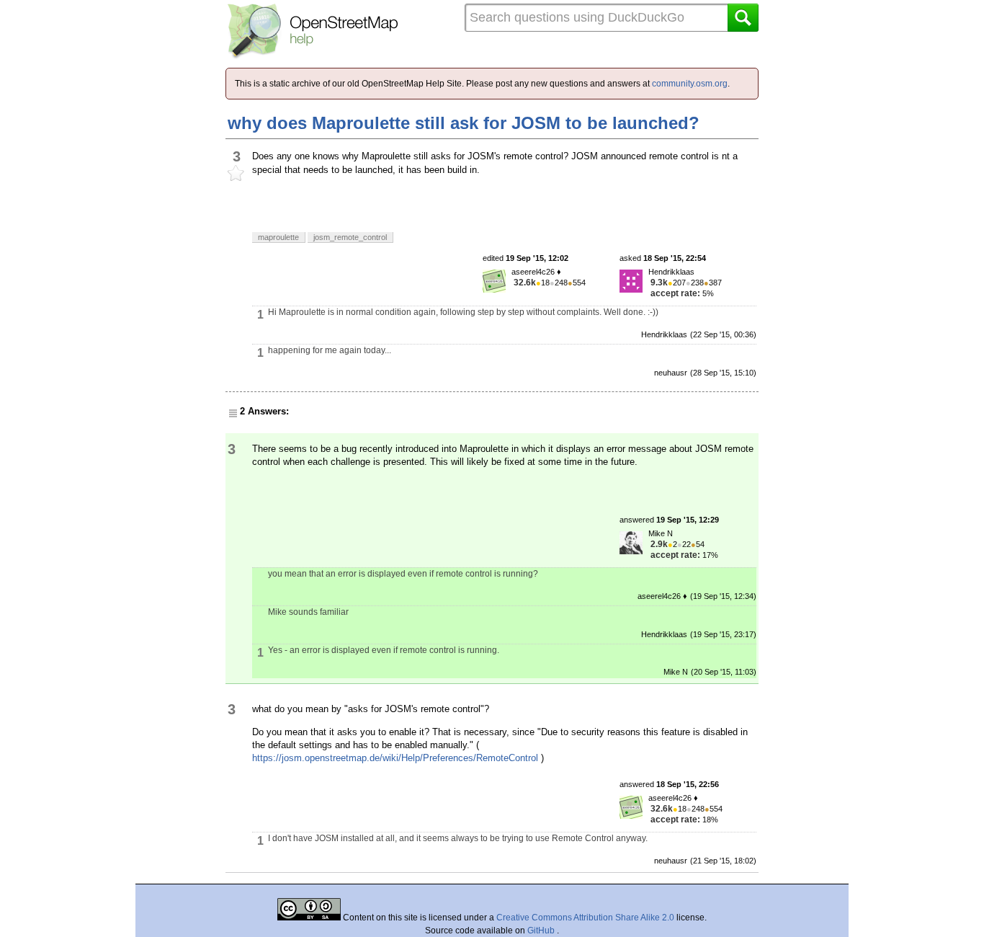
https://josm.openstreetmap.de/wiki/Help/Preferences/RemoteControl (395, 757)
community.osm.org (690, 84)
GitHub (542, 930)
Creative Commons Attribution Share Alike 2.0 (585, 917)
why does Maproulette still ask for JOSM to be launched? (463, 123)
